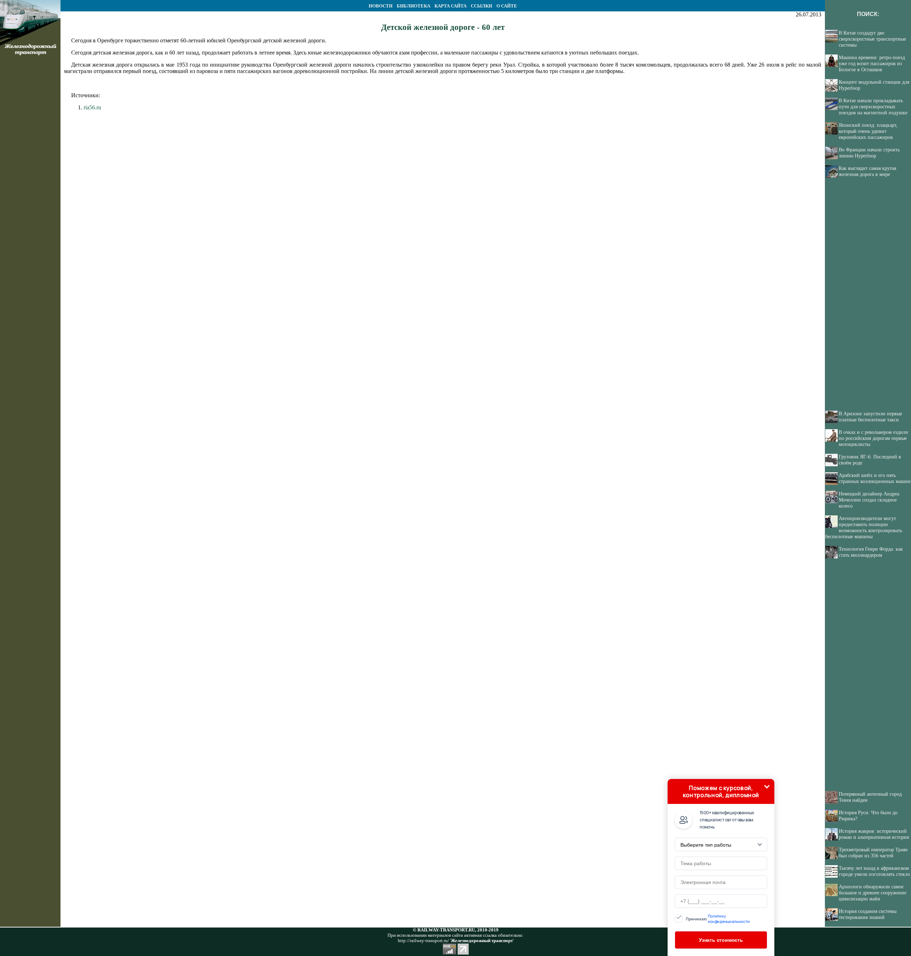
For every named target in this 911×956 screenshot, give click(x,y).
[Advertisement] (30, 184)
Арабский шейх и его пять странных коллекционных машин (875, 478)
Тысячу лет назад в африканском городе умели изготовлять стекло (874, 871)
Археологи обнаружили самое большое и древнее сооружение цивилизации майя (872, 893)
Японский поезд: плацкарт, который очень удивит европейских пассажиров (868, 131)
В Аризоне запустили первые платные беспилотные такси (870, 416)
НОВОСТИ (381, 6)
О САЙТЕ (506, 6)
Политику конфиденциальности (729, 918)
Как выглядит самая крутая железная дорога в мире (867, 171)
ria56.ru (92, 107)
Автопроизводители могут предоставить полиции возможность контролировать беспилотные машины (863, 527)
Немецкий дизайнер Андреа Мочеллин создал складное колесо (869, 500)
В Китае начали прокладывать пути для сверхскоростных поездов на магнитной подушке (873, 106)
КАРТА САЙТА (451, 6)
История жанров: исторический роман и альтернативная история (874, 834)
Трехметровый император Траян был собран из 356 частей (873, 852)
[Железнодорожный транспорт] (30, 9)
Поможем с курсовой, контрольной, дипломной (721, 791)
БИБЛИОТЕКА (413, 6)
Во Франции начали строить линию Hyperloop (869, 153)
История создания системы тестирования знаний (867, 914)
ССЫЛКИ (481, 6)
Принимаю (718, 918)
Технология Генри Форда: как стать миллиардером (871, 552)
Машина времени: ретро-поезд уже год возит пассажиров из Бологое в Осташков (872, 63)
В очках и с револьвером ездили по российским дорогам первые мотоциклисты (873, 438)
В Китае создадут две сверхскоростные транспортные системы (872, 39)
